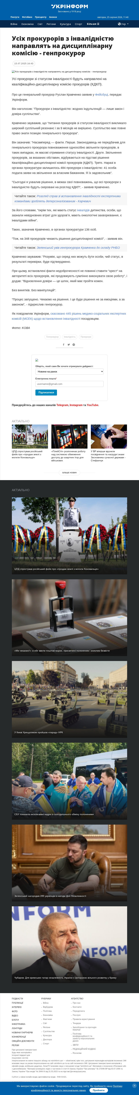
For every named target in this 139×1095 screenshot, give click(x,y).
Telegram (62, 405)
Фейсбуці (101, 94)
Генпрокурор (52, 337)
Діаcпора (47, 1039)
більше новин (69, 473)
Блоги (15, 1020)
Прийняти (99, 1090)
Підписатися (46, 392)
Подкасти (17, 999)
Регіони (51, 24)
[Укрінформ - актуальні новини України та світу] (69, 6)
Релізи (15, 1045)
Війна (14, 24)
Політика (47, 1011)
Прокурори (86, 337)
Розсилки (77, 1053)
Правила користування (84, 1019)
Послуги (15, 17)
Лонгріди (17, 1028)
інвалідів (83, 210)
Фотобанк (27, 17)
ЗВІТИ (75, 1045)
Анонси (53, 17)
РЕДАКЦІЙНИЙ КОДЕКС (84, 1049)
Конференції (19, 1037)
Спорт (78, 24)
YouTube (92, 405)
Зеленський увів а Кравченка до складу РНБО (78, 247)
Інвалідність (69, 337)
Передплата (79, 1011)
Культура (65, 24)
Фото (14, 1011)
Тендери (77, 1023)
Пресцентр (40, 17)
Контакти (77, 1007)
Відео (15, 1015)
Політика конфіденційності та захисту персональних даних (83, 1037)
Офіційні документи (23, 1041)
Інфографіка (18, 1024)
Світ (40, 24)
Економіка (28, 24)
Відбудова (48, 1007)
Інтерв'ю (17, 1007)
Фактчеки (47, 1019)
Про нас (77, 1003)
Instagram (76, 405)
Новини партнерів (22, 1032)
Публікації (17, 1003)
